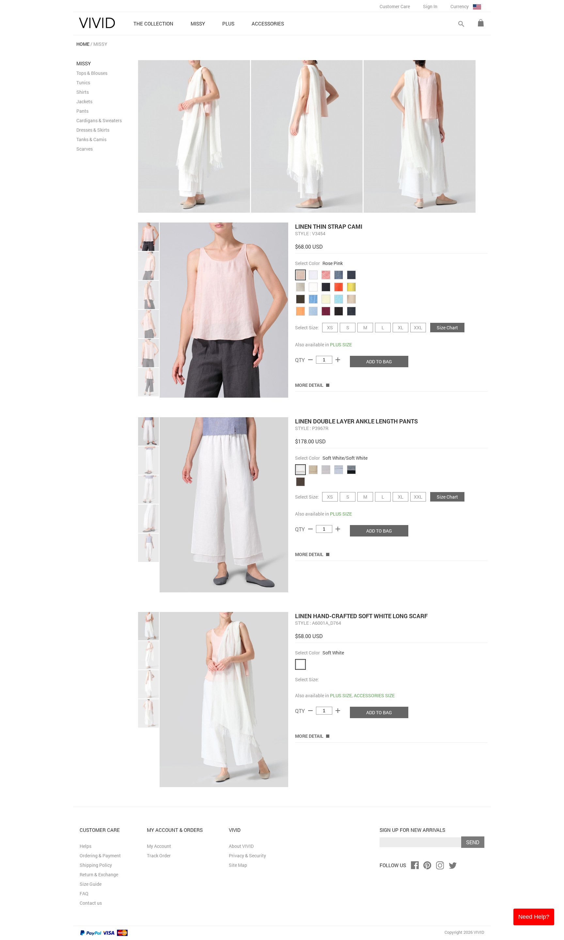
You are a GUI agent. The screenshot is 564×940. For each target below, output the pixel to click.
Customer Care (395, 6)
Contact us (91, 903)
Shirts (82, 92)
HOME (82, 44)
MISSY (100, 44)
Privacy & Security (247, 855)
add (338, 360)
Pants (82, 111)
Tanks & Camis (91, 139)
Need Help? (533, 917)
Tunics (83, 82)
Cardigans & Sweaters (99, 120)
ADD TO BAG (379, 361)
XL (400, 327)
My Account (159, 846)
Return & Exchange (99, 874)
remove (310, 360)
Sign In (430, 6)
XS (330, 327)
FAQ (84, 893)
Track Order (159, 855)
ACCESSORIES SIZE (374, 695)
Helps (85, 846)
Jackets (84, 101)
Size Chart (447, 327)
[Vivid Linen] (97, 23)
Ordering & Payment (100, 855)
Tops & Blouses (91, 73)
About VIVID (241, 846)
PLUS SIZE (341, 344)
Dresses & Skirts (92, 130)
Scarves (84, 149)
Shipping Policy (96, 865)
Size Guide (91, 884)
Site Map (238, 865)
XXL (418, 327)
